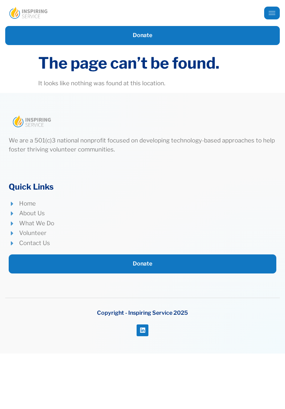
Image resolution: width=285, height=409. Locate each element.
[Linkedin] (142, 330)
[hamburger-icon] (272, 13)
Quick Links (31, 187)
